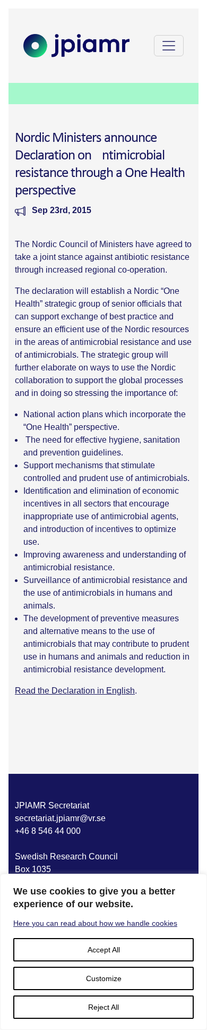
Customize (104, 978)
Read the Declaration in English (75, 690)
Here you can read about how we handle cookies (95, 923)
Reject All (103, 1007)
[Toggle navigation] (169, 45)
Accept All (104, 949)
